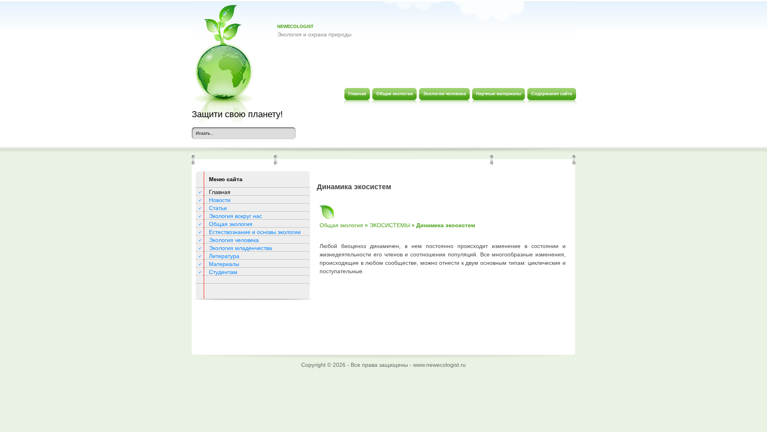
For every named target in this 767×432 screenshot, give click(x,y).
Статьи (218, 208)
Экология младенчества (240, 248)
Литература (224, 256)
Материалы (224, 264)
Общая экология (230, 224)
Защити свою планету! (237, 114)
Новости (219, 200)
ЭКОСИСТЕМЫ (390, 225)
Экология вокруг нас (235, 216)
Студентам (223, 272)
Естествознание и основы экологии (255, 232)
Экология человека (234, 240)
